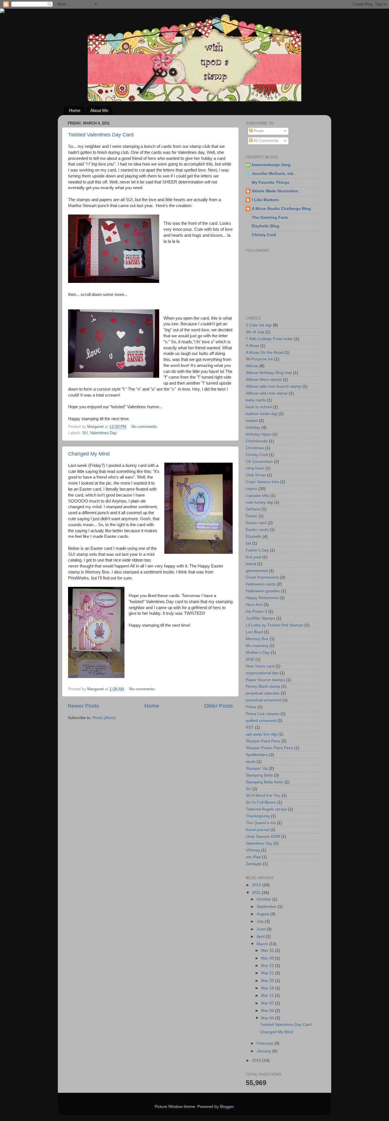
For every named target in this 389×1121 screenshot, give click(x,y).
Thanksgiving (258, 816)
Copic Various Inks (262, 482)
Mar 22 (268, 965)
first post (253, 557)
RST (250, 727)
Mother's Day (258, 652)
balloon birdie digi (261, 414)
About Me (99, 110)
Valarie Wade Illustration (275, 191)
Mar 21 (268, 973)
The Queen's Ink (261, 823)
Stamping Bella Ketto (264, 782)
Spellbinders (257, 755)
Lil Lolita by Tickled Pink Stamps (274, 625)
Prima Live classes (262, 714)
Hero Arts (254, 605)
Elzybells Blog (265, 226)
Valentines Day (103, 433)
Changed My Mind (89, 454)
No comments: (145, 426)
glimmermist (257, 571)
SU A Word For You (263, 795)
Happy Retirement (262, 598)
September (267, 906)
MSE (250, 659)
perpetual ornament (263, 700)
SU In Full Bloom (261, 802)
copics (251, 489)
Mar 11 (268, 995)
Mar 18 (268, 988)
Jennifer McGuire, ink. (273, 173)
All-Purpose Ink (259, 359)
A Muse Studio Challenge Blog (281, 209)
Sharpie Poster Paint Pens (269, 748)
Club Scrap (256, 475)
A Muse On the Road (264, 352)
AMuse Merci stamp (264, 379)
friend (251, 564)
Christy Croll (264, 235)
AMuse (252, 366)
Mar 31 (268, 950)
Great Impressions (262, 577)
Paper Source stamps (265, 680)
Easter (251, 516)
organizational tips (262, 673)
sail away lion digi (261, 734)
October (264, 899)
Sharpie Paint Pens (263, 741)
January (264, 1051)
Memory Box (257, 639)
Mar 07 (268, 1003)
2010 (257, 1060)
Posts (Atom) (104, 718)
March (263, 944)
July (261, 921)
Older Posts (218, 706)
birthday (253, 427)
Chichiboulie (257, 441)
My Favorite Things (270, 182)
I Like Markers (265, 200)
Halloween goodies (263, 591)
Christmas (255, 448)
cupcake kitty (257, 495)
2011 (257, 893)
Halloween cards (261, 584)
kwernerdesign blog (271, 165)
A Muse (252, 346)
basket (252, 420)
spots (250, 761)
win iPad (253, 857)
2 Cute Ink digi (259, 325)
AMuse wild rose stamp (267, 393)
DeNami (253, 509)
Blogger (227, 1106)
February (265, 1043)
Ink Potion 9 (256, 611)
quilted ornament (261, 720)
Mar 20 (268, 981)
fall (248, 543)
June (262, 929)
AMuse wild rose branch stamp (273, 386)
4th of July (255, 332)
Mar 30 (268, 958)
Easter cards (257, 530)
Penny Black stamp (263, 686)
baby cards (256, 400)
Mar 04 (268, 1018)
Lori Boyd (254, 632)
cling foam (255, 468)
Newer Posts (83, 706)
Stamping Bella (259, 775)
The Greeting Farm (270, 217)
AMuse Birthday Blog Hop (269, 373)
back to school (259, 407)
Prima (251, 707)
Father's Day (257, 550)
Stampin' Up (257, 768)
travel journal (257, 830)
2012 (257, 885)
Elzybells (253, 536)
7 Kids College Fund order (269, 339)
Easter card (256, 523)
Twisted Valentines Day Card (101, 135)
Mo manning (257, 646)
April (261, 936)
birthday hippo (258, 434)
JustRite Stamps (260, 618)
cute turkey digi (259, 502)
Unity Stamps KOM (263, 836)
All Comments (266, 140)
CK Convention (259, 462)
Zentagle (254, 864)
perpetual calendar (263, 693)
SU (85, 433)
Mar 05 (268, 1010)
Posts (258, 131)
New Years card (260, 666)
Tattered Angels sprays (266, 809)
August (263, 914)
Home (74, 110)
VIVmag (253, 850)
